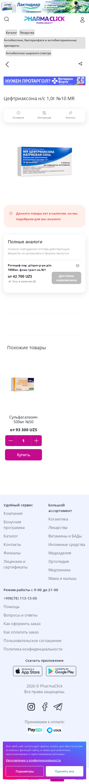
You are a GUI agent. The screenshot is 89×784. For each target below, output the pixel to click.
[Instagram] (31, 706)
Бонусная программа (14, 524)
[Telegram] (58, 706)
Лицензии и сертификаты (16, 564)
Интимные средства (66, 544)
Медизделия (59, 553)
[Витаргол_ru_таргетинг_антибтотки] (44, 81)
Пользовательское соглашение (32, 640)
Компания (13, 513)
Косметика (58, 519)
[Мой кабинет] (82, 20)
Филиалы (12, 553)
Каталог (11, 536)
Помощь (11, 606)
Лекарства (57, 527)
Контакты (12, 544)
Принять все (64, 771)
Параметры (25, 771)
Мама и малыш (62, 578)
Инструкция (44, 117)
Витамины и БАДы (65, 536)
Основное (18, 117)
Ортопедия (58, 561)
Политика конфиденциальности (33, 649)
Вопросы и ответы (20, 615)
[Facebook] (44, 706)
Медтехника (59, 570)
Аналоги (70, 117)
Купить (23, 454)
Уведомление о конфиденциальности (33, 760)
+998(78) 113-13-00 (20, 598)
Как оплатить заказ (21, 632)
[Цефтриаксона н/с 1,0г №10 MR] (44, 161)
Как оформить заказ (22, 623)
